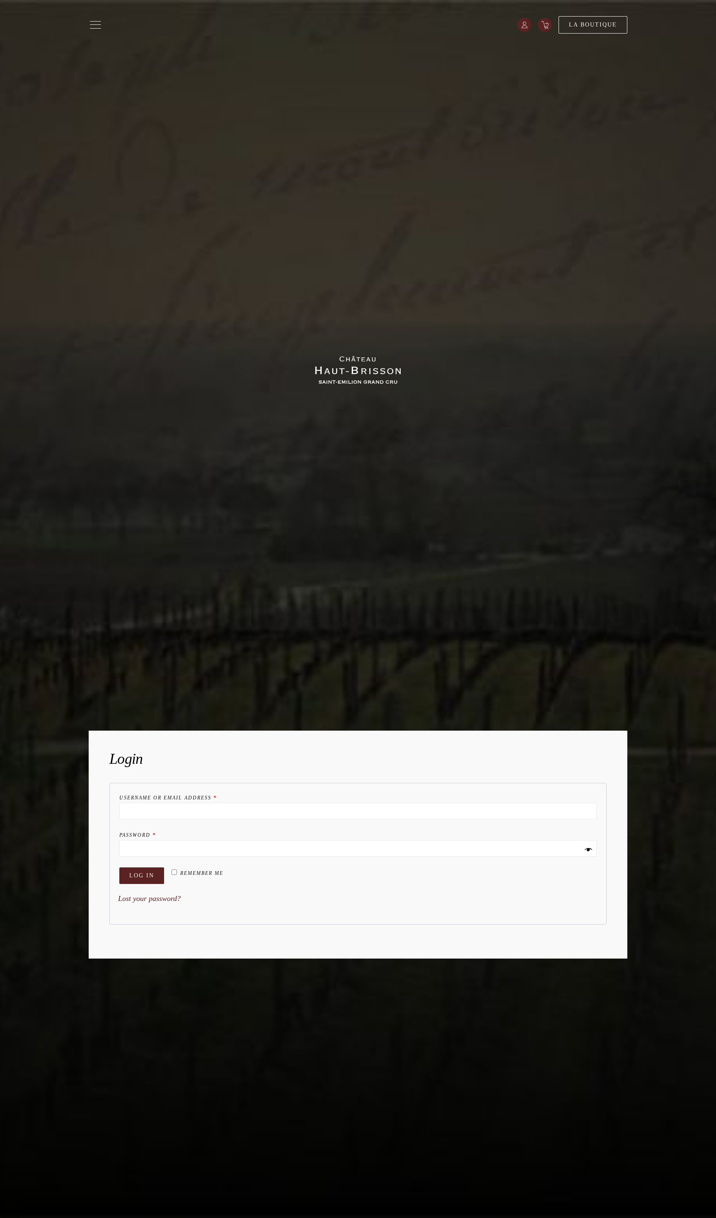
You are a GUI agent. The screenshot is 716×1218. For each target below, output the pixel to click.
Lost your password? (149, 898)
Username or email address (168, 798)
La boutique (593, 25)
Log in (141, 875)
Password (137, 835)
